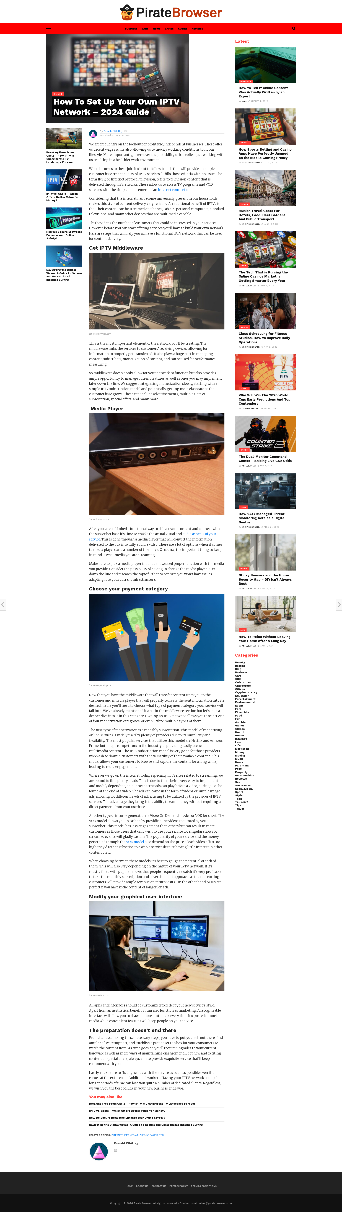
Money (239, 752)
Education (242, 695)
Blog (238, 669)
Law (238, 742)
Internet (117, 1135)
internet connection (174, 190)
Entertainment (245, 699)
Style (239, 795)
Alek (244, 101)
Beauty (240, 662)
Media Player (137, 1135)
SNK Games (243, 785)
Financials (242, 712)
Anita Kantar (249, 286)
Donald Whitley (113, 131)
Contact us (158, 1186)
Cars (145, 28)
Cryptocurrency (246, 692)
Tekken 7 (241, 802)
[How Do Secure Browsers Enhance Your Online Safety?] (64, 227)
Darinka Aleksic (250, 408)
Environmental (245, 702)
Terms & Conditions (204, 1186)
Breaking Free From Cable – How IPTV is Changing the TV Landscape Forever (60, 157)
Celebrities (243, 682)
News (156, 28)
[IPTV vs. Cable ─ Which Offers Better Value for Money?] (64, 189)
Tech (162, 1135)
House (239, 735)
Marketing (242, 748)
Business (131, 28)
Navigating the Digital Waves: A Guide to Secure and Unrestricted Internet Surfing (64, 274)
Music (239, 758)
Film (238, 709)
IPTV (126, 1135)
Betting (240, 665)
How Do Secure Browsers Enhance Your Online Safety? (64, 235)
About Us (142, 1186)
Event (239, 705)
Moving (240, 755)
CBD (238, 679)
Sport (239, 792)
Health (239, 732)
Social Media (244, 788)
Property (241, 772)
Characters (243, 685)
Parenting (241, 765)
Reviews (197, 28)
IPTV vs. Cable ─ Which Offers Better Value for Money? (62, 197)
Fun (237, 719)
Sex (237, 782)
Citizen (240, 689)
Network (152, 1135)
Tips (238, 805)
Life (238, 745)
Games (169, 28)
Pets (238, 768)
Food (238, 715)
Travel (239, 808)
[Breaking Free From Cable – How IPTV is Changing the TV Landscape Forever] (64, 148)
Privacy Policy (178, 1186)
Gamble (240, 722)
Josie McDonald (251, 163)
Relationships (244, 775)
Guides (182, 28)
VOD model (135, 842)
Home (129, 1186)
